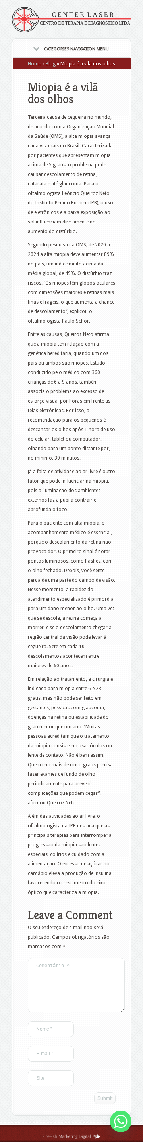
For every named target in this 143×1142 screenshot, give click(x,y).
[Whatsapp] (120, 1121)
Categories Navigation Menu (76, 49)
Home (34, 64)
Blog (51, 64)
